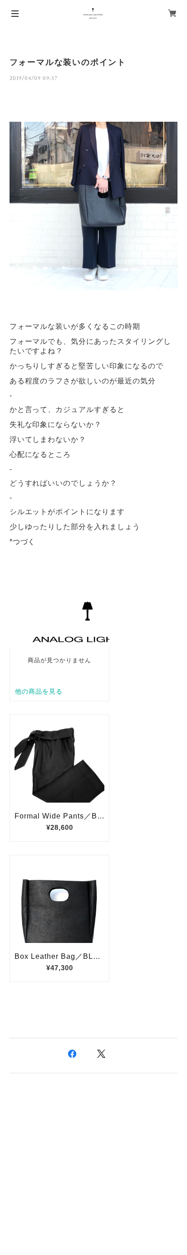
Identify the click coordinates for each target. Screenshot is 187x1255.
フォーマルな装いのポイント (68, 62)
